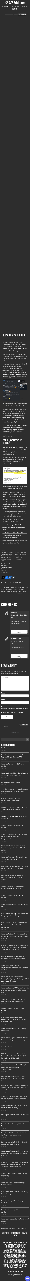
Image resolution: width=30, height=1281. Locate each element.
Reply (19, 633)
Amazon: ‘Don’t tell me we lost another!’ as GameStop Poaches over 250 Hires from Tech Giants (14, 1087)
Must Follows (15, 7)
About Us (24, 7)
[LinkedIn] (10, 577)
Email (3, 700)
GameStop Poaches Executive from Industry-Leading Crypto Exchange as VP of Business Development (14, 979)
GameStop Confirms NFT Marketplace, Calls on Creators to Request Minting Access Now (15, 990)
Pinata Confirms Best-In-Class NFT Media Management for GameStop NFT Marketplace (14, 925)
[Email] (13, 577)
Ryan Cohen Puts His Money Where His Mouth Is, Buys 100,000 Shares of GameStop (13, 877)
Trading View (19, 1271)
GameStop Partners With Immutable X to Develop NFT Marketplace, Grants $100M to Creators (14, 936)
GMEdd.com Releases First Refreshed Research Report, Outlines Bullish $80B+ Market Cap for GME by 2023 (14, 1056)
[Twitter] (3, 577)
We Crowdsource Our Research (11, 782)
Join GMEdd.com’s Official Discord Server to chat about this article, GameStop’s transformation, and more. (14, 535)
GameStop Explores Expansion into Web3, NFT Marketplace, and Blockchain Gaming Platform (14, 1153)
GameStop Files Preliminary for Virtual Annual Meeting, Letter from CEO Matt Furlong (13, 848)
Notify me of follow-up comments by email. (14, 708)
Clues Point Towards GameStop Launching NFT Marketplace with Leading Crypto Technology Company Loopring (14, 1164)
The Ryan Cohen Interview (9, 748)
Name (3, 693)
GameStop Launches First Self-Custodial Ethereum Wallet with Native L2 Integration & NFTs (14, 837)
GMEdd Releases (20, 583)
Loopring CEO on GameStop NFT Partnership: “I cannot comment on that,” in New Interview (14, 1019)
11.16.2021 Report (6, 1047)
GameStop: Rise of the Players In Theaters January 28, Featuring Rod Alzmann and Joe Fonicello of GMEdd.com (14, 947)
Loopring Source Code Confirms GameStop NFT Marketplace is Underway (21, 554)
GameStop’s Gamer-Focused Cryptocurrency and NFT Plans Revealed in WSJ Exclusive (14, 968)
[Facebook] (6, 577)
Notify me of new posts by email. (13, 712)
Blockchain (11, 583)
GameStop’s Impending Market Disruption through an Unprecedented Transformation (14, 1067)
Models (14, 9)
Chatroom (5, 7)
